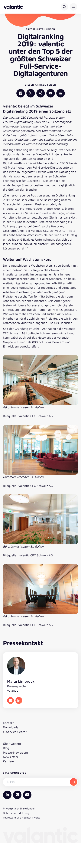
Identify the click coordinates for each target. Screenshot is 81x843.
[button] (73, 7)
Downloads (10, 727)
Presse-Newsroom (15, 752)
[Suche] (64, 7)
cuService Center (15, 731)
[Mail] (50, 93)
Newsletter (10, 757)
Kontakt (8, 723)
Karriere (8, 761)
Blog (6, 748)
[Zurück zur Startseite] (13, 7)
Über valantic (12, 743)
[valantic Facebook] (20, 93)
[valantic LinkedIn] (60, 93)
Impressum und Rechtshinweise (21, 817)
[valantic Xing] (40, 93)
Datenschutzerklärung (16, 813)
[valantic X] (30, 93)
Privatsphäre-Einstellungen (19, 808)
